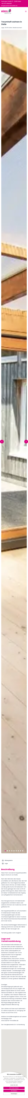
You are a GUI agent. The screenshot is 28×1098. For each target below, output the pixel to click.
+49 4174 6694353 (6, 3)
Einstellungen (14, 1093)
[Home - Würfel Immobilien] (6, 11)
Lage (6, 863)
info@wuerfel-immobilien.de (9, 5)
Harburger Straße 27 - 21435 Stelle (11, 1)
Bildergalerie (9, 860)
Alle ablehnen (14, 1090)
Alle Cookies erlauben (14, 1087)
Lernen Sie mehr (14, 1085)
